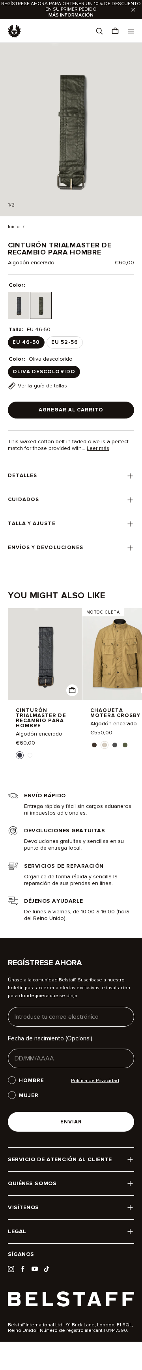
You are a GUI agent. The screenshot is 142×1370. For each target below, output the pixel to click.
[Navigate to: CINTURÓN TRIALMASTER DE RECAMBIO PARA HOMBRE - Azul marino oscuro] (45, 654)
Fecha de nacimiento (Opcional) (50, 1038)
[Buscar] (99, 31)
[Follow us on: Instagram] (11, 1269)
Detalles (22, 475)
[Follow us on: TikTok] (46, 1269)
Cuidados (23, 499)
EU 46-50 (26, 342)
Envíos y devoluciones (45, 547)
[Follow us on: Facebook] (23, 1269)
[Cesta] (115, 31)
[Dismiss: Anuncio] (133, 9)
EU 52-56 (64, 342)
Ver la (42, 385)
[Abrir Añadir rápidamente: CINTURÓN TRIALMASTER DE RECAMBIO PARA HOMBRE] (20, 755)
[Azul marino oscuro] (19, 305)
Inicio (14, 227)
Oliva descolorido (44, 372)
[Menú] (131, 31)
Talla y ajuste (32, 523)
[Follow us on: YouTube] (35, 1269)
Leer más (98, 448)
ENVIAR (71, 1122)
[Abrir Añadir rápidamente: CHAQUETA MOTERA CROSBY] (94, 745)
